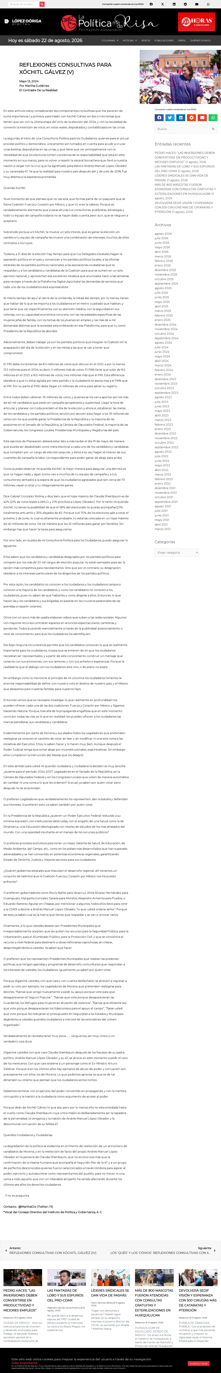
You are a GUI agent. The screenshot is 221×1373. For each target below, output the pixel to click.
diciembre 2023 (165, 379)
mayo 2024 (162, 356)
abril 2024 (162, 361)
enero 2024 (163, 374)
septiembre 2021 (166, 501)
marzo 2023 (163, 420)
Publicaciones (164, 40)
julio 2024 (161, 347)
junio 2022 (162, 461)
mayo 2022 (162, 465)
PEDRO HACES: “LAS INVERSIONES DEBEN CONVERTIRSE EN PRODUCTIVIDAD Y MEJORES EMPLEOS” (185, 157)
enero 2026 (163, 265)
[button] (159, 117)
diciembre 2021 (165, 488)
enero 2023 (163, 429)
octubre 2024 (164, 333)
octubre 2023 (164, 388)
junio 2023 (162, 406)
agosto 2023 (163, 397)
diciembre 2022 (165, 433)
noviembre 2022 (166, 438)
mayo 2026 (162, 247)
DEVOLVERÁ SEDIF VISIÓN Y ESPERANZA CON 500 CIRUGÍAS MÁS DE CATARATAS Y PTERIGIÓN (184, 207)
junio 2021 (162, 515)
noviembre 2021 (166, 492)
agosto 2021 (163, 506)
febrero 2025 (164, 315)
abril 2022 (162, 470)
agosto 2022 (163, 451)
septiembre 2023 (166, 392)
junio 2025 (162, 297)
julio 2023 (161, 402)
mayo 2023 (162, 410)
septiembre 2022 (166, 447)
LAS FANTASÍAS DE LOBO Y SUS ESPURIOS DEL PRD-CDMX (65, 1295)
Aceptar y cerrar (199, 1363)
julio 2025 (161, 292)
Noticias (128, 40)
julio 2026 (161, 238)
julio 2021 (161, 510)
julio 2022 (161, 456)
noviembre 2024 (166, 329)
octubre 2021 (164, 497)
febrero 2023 (164, 424)
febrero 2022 (164, 479)
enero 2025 (163, 320)
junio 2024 (162, 351)
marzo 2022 (163, 474)
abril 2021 (161, 524)
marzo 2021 (163, 529)
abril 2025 (161, 306)
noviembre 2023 (166, 383)
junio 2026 (162, 242)
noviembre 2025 (166, 274)
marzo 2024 (163, 365)
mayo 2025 (162, 302)
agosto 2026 (163, 233)
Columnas (108, 40)
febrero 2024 (164, 370)
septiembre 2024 (166, 338)
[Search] (42, 4)
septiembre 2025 (166, 283)
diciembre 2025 (165, 270)
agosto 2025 (163, 288)
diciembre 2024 (165, 324)
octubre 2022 (164, 442)
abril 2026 (161, 251)
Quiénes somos (200, 40)
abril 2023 (162, 415)
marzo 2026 (163, 256)
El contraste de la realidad (38, 90)
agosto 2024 (163, 342)
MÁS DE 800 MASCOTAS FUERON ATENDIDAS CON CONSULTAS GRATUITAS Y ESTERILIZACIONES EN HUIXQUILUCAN (185, 189)
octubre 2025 (164, 279)
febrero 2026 (164, 261)
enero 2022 (163, 483)
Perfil (182, 40)
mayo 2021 (162, 520)
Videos (145, 40)
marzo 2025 (163, 310)
